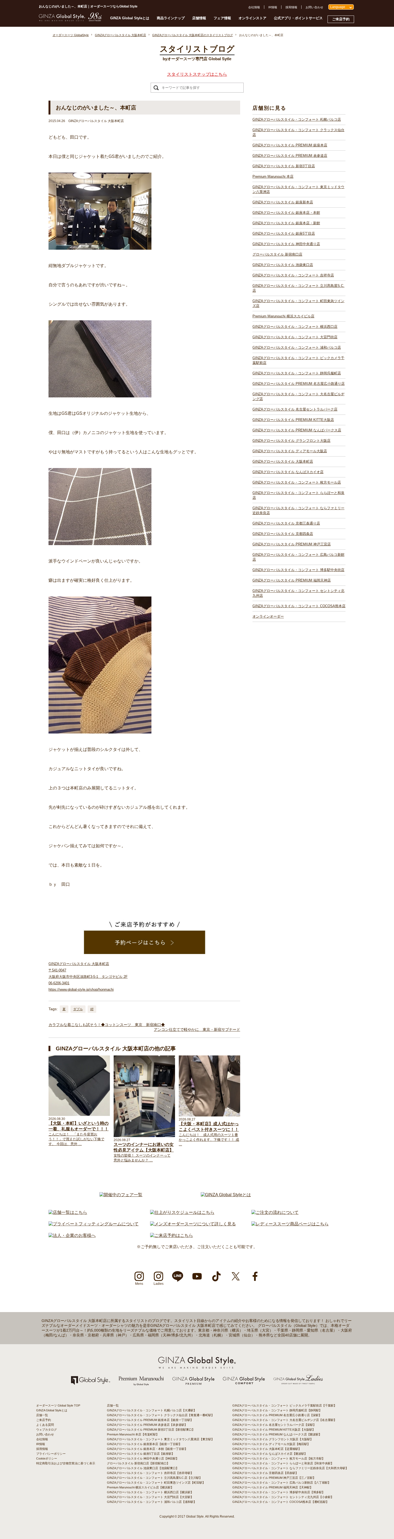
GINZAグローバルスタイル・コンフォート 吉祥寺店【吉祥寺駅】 (150, 1473)
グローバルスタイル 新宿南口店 (277, 254)
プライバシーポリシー (51, 1453)
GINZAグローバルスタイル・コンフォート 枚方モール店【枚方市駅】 (278, 1458)
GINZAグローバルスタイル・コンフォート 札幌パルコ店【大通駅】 (151, 1410)
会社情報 (254, 7)
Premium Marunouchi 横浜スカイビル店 (283, 316)
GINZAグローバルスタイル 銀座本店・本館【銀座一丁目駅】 (147, 1448)
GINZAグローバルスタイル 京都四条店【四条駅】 (265, 1473)
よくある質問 (45, 1424)
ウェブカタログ (46, 1429)
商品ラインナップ (171, 18)
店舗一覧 (42, 1415)
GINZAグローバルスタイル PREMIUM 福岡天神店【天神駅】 (272, 1487)
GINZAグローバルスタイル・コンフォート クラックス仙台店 (298, 132)
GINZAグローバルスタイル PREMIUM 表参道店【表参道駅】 (147, 1424)
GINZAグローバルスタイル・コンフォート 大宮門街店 (294, 337)
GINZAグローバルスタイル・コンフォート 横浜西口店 (294, 327)
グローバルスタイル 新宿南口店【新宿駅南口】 (138, 1463)
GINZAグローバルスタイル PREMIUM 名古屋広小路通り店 (298, 384)
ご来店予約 (341, 19)
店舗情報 (199, 18)
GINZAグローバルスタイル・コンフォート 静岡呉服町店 (296, 373)
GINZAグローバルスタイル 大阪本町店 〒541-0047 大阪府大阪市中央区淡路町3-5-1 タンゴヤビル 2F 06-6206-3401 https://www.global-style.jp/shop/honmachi (88, 976)
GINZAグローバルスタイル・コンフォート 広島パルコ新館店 (298, 557)
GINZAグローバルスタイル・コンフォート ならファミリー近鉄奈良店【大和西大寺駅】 (290, 1468)
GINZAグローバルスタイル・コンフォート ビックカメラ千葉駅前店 (298, 360)
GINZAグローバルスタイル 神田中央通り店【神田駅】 (143, 1458)
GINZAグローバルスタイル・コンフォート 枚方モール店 (296, 482)
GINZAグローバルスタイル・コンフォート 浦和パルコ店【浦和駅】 (151, 1501)
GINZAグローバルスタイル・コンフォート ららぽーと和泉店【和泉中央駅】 (283, 1463)
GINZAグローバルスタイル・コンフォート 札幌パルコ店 (296, 119)
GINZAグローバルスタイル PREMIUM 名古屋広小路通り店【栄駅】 (277, 1415)
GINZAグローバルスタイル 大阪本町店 (282, 461)
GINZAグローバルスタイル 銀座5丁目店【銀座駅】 (140, 1453)
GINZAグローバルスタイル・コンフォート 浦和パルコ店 (296, 347)
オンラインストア (252, 18)
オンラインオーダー (268, 616)
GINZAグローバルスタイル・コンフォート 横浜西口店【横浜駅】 (150, 1492)
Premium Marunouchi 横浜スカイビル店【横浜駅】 (140, 1487)
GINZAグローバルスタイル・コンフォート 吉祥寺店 (293, 275)
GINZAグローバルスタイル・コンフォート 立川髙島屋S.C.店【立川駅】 (154, 1477)
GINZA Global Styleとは (129, 18)
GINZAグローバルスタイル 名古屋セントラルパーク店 (294, 409)
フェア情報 (222, 18)
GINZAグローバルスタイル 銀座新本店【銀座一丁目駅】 (144, 1444)
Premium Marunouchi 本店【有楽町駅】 (133, 1434)
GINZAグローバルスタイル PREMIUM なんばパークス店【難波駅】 (277, 1434)
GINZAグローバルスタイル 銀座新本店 (282, 202)
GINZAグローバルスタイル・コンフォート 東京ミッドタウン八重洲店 (298, 189)
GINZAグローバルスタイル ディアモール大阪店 (289, 451)
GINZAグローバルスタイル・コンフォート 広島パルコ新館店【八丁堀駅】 (281, 1482)
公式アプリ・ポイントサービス (298, 18)
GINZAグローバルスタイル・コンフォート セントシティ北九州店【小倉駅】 (283, 1497)
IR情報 (272, 7)
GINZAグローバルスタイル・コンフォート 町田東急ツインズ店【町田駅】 (156, 1482)
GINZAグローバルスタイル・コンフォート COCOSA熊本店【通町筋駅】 (280, 1501)
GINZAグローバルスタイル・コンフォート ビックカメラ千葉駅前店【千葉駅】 (284, 1405)
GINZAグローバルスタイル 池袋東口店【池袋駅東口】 (143, 1468)
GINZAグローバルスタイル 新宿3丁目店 (283, 166)
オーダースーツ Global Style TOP (58, 1405)
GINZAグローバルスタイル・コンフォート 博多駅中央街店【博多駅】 (278, 1492)
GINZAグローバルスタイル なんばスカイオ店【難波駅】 (269, 1453)
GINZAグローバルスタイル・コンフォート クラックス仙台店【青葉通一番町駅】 (160, 1415)
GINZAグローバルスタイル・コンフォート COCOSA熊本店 (298, 606)
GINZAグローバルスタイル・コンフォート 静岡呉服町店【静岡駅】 (277, 1410)
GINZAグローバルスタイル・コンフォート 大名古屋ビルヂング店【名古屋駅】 (284, 1420)
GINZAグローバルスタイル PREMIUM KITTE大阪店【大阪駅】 (273, 1429)
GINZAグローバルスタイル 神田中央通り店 (286, 244)
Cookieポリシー (46, 1458)
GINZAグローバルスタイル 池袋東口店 (282, 265)
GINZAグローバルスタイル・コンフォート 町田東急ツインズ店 (298, 303)
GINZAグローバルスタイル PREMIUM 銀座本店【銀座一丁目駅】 (150, 1420)
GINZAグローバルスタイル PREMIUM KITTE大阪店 (293, 420)
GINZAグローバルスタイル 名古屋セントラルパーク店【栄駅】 (274, 1424)
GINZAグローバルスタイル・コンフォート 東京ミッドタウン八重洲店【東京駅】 (160, 1439)
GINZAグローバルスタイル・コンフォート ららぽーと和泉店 (298, 495)
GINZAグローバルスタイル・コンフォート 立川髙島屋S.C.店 (298, 288)
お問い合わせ (314, 7)
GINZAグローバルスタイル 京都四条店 (282, 534)
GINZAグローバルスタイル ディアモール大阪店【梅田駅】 (271, 1444)
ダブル (78, 1009)
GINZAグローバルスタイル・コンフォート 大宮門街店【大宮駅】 (150, 1497)
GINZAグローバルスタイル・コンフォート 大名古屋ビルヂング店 (298, 396)
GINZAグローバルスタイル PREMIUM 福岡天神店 (291, 580)
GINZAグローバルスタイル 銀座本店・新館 (286, 223)
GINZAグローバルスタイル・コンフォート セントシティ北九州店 (298, 593)
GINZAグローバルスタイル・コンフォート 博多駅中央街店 (298, 570)
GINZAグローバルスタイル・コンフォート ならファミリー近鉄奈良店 (298, 510)
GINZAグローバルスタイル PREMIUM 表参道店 (289, 156)
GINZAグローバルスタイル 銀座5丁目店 (283, 233)
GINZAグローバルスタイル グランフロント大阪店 (291, 441)
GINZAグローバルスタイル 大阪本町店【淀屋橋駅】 (266, 1448)
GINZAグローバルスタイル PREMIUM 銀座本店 (289, 145)
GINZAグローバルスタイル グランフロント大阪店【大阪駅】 (272, 1439)
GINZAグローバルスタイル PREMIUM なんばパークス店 (296, 430)
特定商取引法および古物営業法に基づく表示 (65, 1463)
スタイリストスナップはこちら (197, 74)
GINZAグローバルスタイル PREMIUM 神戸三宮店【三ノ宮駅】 (274, 1477)
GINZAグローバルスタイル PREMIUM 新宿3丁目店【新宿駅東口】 (151, 1429)
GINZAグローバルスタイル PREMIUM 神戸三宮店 (291, 544)
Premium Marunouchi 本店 (272, 176)
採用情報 (291, 7)
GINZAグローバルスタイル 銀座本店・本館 (286, 213)
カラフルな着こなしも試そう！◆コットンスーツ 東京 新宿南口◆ (107, 1025)
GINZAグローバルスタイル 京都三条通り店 (286, 523)
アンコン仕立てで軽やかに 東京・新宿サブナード (197, 1029)
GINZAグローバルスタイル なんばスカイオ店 (288, 472)
